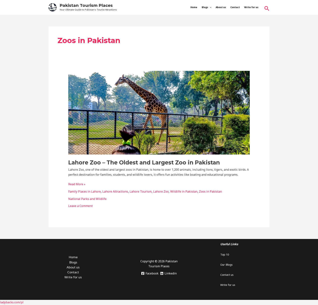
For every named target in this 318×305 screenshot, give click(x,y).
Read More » (76, 184)
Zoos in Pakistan (210, 191)
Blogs (205, 7)
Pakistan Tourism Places (86, 5)
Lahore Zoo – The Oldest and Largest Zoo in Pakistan (144, 162)
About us (221, 7)
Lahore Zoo (161, 191)
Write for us (251, 7)
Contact (235, 7)
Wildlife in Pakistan (183, 191)
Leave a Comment (80, 206)
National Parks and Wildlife (87, 199)
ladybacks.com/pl (12, 302)
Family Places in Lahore (84, 191)
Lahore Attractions (115, 191)
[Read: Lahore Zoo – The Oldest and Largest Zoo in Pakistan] (159, 112)
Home (193, 7)
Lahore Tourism (141, 191)
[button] (209, 7)
